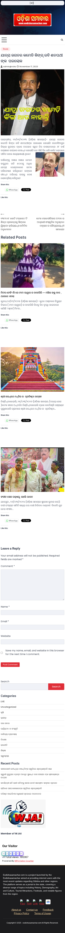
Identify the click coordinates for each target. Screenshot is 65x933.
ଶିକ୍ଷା (3, 750)
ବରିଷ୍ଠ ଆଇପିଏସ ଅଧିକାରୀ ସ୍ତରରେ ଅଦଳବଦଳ (21, 793)
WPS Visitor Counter (24, 861)
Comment (8, 566)
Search (5, 681)
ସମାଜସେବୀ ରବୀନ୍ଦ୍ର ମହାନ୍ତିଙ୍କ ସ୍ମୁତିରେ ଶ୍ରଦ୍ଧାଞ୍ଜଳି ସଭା (26, 768)
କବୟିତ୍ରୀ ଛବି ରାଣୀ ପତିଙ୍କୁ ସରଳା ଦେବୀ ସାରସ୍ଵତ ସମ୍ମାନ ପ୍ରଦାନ (29, 782)
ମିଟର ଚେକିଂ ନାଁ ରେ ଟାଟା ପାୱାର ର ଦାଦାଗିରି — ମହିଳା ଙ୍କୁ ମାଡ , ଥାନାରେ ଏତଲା (31, 294)
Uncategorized (8, 706)
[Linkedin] (35, 903)
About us (16, 910)
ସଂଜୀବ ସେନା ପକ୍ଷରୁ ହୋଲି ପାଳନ (17, 496)
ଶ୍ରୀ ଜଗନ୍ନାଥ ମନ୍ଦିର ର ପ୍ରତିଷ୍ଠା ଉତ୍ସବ (21, 396)
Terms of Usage (42, 913)
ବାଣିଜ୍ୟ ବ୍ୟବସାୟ (9, 734)
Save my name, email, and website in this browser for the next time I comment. (34, 652)
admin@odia (9, 66)
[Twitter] (29, 903)
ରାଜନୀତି (4, 744)
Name (5, 606)
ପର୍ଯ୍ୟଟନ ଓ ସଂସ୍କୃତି (9, 728)
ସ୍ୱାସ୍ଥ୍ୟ (5, 755)
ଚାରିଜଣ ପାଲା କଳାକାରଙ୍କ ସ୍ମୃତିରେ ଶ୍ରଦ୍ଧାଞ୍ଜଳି (21, 788)
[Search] (62, 40)
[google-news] (48, 903)
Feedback (48, 910)
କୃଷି (2, 712)
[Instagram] (41, 903)
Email (5, 621)
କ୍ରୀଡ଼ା (3, 717)
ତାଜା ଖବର (5, 723)
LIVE (3, 701)
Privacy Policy (21, 913)
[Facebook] (22, 903)
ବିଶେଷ (5, 49)
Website (6, 636)
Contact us (32, 910)
